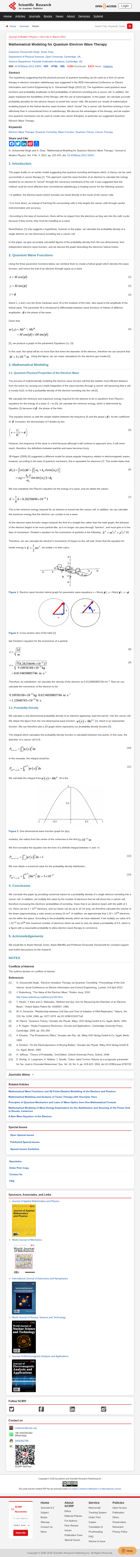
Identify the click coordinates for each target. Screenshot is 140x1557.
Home (8, 16)
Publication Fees (73, 1535)
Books (48, 16)
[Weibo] (103, 1408)
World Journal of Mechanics (27, 1239)
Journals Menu (20, 1074)
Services (84, 16)
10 (38, 739)
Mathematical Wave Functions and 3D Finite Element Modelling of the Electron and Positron (62, 1091)
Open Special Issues (22, 1135)
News (59, 16)
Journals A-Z (47, 1507)
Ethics (68, 1511)
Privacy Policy (120, 1531)
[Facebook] (41, 1408)
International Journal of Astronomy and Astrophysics (40, 1278)
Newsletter (15, 1161)
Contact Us (15, 1174)
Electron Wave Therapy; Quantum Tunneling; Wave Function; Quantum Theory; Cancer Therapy (61, 132)
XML (62, 66)
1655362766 (22, 1440)
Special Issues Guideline (24, 1149)
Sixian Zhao (47, 52)
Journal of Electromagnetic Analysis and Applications (40, 1356)
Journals (34, 16)
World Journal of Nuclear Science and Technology (39, 1317)
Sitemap (45, 1522)
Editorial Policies (73, 1516)
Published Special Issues (25, 1142)
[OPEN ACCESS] (105, 5)
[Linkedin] (72, 1408)
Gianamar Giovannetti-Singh (24, 52)
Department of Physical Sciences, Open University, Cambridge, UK (45, 56)
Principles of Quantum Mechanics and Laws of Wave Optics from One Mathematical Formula (62, 1102)
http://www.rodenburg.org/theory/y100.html (39, 997)
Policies (118, 1502)
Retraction (118, 1527)
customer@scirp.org (26, 1428)
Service (94, 1502)
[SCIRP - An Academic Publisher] (30, 5)
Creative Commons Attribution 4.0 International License (95, 1489)
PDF (46, 66)
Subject (45, 1512)
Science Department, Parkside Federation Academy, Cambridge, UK (45, 61)
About (71, 16)
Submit (98, 16)
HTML (54, 66)
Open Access (120, 1507)
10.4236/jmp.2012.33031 (28, 66)
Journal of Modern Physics (23, 36)
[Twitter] (11, 1408)
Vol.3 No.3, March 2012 (53, 36)
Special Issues (72, 1540)
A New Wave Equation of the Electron (30, 1116)
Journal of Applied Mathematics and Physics (35, 1201)
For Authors (71, 1520)
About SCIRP (69, 1504)
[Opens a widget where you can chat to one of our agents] (127, 1551)
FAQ (11, 1181)
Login (125, 6)
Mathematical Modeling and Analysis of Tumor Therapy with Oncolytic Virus (53, 1096)
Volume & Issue (97, 1541)
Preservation (119, 1522)
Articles (20, 16)
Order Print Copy (19, 1168)
